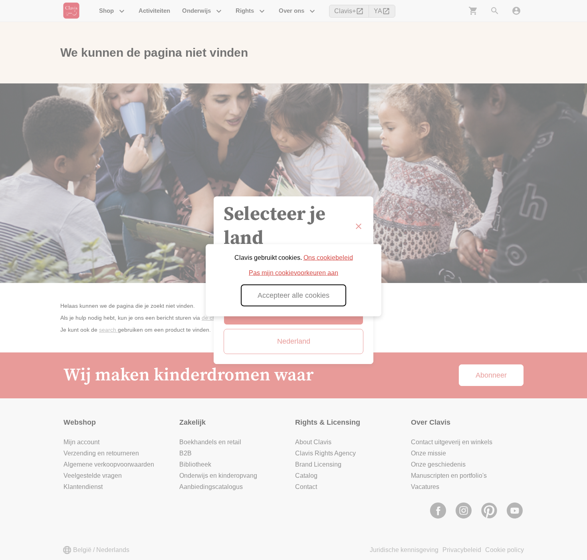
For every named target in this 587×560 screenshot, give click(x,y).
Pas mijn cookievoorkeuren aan (293, 272)
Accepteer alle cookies (293, 295)
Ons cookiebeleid (328, 257)
